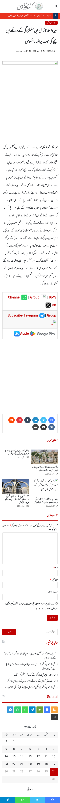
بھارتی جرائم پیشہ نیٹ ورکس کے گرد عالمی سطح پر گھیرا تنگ (35, 675)
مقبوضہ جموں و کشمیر (51, 22)
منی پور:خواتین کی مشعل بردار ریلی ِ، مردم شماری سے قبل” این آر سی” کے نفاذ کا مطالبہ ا (30, 656)
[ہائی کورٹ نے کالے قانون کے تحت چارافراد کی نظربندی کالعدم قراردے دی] (44, 457)
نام (55, 567)
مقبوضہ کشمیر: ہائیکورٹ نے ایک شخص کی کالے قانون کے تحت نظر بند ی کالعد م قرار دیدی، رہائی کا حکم (17, 500)
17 (53, 764)
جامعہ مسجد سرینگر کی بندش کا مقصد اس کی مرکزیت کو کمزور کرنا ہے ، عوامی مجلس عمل (46, 501)
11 (46, 756)
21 (21, 764)
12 (38, 756)
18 (46, 764)
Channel (14, 297)
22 (14, 764)
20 (30, 764)
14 (21, 756)
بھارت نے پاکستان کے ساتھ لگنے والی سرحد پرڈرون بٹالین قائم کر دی (26, 15)
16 (6, 756)
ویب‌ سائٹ (53, 591)
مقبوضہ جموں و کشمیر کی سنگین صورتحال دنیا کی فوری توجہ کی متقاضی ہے (30, 687)
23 (6, 764)
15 (14, 756)
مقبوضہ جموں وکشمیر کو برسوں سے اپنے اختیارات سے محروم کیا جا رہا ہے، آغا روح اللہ (31, 666)
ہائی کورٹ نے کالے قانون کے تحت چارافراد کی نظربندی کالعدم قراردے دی (45, 469)
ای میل (54, 579)
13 (30, 756)
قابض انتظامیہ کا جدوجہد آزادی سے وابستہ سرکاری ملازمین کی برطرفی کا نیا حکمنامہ (17, 452)
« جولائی (30, 789)
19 (38, 764)
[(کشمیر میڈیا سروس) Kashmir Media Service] (30, 6)
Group (34, 297)
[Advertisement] (30, 375)
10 (53, 756)
